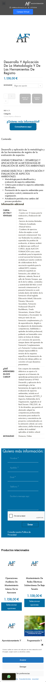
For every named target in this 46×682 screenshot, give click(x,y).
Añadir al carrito (25, 98)
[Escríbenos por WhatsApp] (9, 676)
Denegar (23, 667)
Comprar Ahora (37, 98)
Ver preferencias (23, 673)
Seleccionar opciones (11, 606)
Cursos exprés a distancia (12, 116)
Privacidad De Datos (25, 679)
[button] (42, 644)
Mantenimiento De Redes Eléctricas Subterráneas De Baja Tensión (34, 583)
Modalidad (8, 85)
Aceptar (23, 660)
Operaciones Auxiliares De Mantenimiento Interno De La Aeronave (11, 585)
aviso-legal (35, 679)
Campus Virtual (23, 12)
